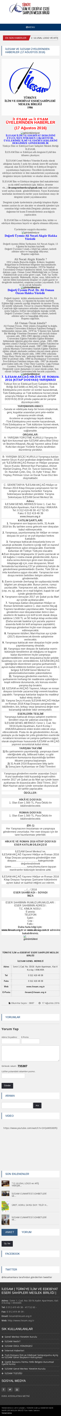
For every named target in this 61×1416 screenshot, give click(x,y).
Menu (31, 27)
